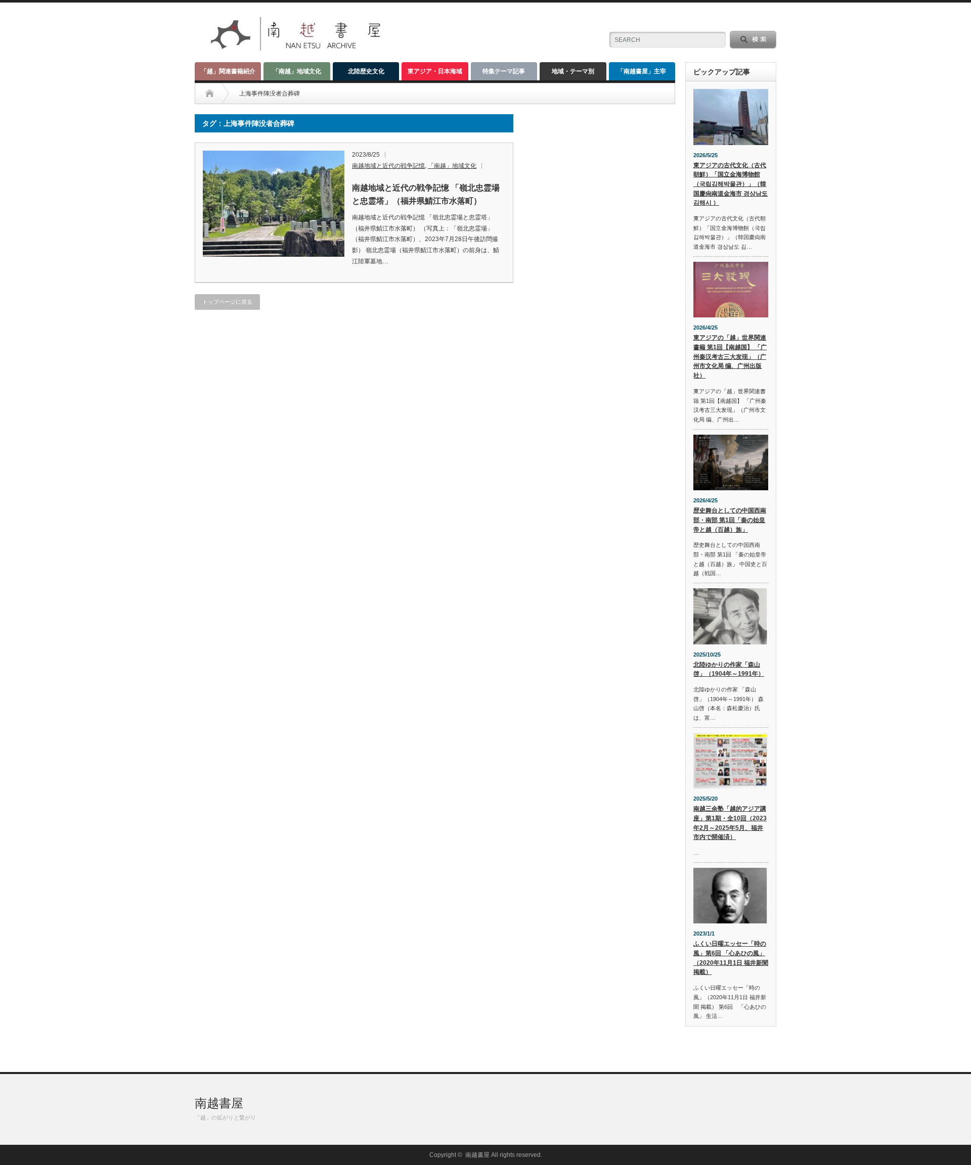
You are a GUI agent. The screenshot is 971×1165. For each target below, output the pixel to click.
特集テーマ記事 (503, 71)
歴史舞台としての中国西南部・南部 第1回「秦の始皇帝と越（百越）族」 (729, 520)
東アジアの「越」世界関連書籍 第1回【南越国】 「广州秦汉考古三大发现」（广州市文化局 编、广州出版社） (730, 356)
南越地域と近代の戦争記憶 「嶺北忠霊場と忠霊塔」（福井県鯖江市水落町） (426, 194)
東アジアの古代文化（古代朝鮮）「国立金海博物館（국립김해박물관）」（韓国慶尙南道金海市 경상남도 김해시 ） (730, 184)
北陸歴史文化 (366, 71)
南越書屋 (219, 1103)
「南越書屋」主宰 (641, 71)
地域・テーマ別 (573, 71)
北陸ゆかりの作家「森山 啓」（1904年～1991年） (728, 669)
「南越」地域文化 (297, 71)
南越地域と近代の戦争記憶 (388, 165)
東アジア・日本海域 (435, 71)
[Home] (209, 93)
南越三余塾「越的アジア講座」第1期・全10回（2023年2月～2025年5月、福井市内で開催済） (730, 823)
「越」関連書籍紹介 (228, 71)
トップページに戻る (227, 302)
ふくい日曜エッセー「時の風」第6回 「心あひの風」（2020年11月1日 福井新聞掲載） (730, 957)
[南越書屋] (297, 51)
